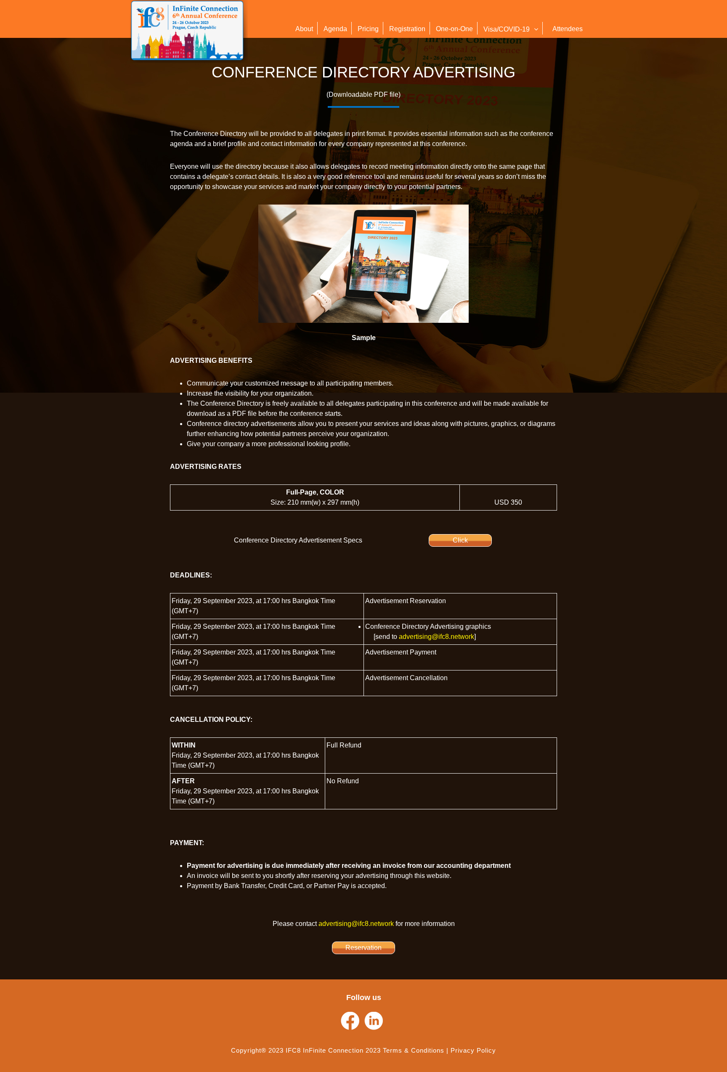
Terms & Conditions (413, 1050)
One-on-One (454, 28)
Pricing (368, 28)
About (304, 28)
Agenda (335, 28)
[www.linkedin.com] (373, 1021)
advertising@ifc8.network (436, 636)
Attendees (567, 28)
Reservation (363, 947)
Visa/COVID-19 (506, 29)
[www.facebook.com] (350, 1021)
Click (460, 540)
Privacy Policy (473, 1050)
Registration (407, 28)
